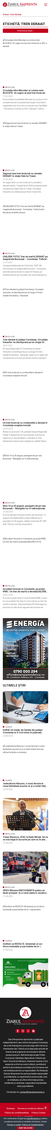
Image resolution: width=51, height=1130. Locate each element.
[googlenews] (33, 1031)
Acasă (6, 14)
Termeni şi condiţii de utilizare (30, 1108)
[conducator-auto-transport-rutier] (25, 988)
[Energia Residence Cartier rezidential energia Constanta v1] (25, 679)
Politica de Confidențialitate (33, 1125)
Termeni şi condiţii (14, 1125)
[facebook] (18, 1031)
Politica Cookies (39, 1113)
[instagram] (23, 1031)
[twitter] (28, 1031)
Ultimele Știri (14, 685)
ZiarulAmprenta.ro (33, 1119)
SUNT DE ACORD (25, 1128)
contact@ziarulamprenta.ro (32, 1092)
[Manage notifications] (45, 1108)
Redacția (11, 1108)
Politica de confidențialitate (17, 1113)
